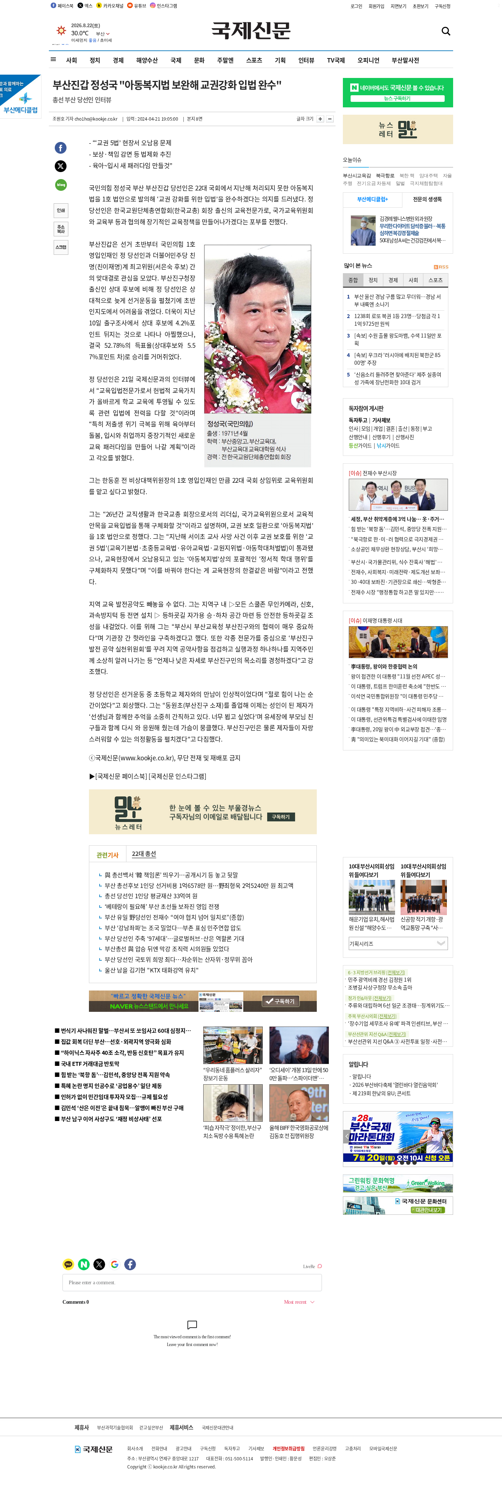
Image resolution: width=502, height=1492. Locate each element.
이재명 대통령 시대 (375, 620)
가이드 (360, 445)
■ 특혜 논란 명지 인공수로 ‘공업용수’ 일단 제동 (108, 1085)
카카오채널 (113, 6)
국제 (176, 60)
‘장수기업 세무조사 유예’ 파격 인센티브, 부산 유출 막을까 (407, 1023)
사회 (71, 60)
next (449, 1136)
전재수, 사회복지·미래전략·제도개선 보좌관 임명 (403, 571)
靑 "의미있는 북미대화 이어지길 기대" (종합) (398, 739)
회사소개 (135, 1448)
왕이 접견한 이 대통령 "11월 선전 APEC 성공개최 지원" (409, 676)
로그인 (356, 6)
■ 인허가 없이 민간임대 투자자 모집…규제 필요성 (111, 1096)
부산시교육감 (357, 175)
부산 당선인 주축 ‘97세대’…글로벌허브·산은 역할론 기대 (174, 938)
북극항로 (385, 175)
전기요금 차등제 (374, 183)
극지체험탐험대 (426, 183)
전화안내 (159, 1448)
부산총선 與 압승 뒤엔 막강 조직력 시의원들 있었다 (167, 948)
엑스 (89, 6)
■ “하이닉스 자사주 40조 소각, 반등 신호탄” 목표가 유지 (119, 1052)
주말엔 (225, 60)
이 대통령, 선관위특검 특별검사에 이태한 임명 (399, 719)
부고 (427, 428)
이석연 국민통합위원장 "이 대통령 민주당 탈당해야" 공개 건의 (416, 696)
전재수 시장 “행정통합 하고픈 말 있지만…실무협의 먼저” (411, 592)
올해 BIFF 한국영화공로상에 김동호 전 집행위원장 (298, 1132)
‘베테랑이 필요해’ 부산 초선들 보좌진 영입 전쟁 (162, 906)
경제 (118, 60)
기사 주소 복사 (61, 230)
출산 (402, 428)
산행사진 (404, 436)
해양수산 (147, 60)
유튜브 (140, 6)
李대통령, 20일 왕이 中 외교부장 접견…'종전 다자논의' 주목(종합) (420, 729)
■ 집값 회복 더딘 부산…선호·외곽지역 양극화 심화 (112, 1041)
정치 (95, 60)
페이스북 (65, 6)
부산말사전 (405, 60)
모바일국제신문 (383, 1448)
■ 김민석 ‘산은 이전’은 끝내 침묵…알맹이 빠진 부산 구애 (118, 1107)
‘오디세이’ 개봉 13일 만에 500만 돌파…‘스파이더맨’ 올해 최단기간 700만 (298, 1078)
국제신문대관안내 (217, 1427)
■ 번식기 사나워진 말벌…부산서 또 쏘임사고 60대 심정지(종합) (127, 1030)
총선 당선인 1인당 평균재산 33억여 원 (151, 895)
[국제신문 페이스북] (121, 776)
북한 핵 (407, 175)
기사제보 (256, 1448)
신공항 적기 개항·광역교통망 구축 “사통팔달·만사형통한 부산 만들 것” (424, 931)
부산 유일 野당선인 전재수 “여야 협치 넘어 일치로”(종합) (174, 917)
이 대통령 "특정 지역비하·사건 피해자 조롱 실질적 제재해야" (415, 709)
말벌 (400, 183)
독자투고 (232, 1448)
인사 (353, 428)
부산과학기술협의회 (115, 1427)
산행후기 (381, 436)
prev (347, 1136)
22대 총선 (144, 853)
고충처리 (353, 1448)
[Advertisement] (398, 804)
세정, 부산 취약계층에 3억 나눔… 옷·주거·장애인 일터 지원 (414, 518)
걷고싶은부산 (151, 1427)
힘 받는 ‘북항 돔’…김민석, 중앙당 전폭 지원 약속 (401, 528)
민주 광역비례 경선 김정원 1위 (380, 979)
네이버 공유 (61, 186)
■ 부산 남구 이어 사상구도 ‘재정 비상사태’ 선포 (108, 1118)
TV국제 (336, 60)
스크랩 (61, 248)
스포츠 (254, 60)
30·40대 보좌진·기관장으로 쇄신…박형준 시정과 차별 (409, 581)
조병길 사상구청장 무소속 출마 (380, 987)
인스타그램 (167, 6)
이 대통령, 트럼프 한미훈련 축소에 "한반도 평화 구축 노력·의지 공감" (423, 686)
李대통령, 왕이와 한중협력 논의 (384, 666)
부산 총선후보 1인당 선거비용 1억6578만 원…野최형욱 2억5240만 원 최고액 (199, 885)
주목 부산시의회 (372, 1016)
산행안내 (358, 436)
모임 (365, 428)
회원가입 (376, 6)
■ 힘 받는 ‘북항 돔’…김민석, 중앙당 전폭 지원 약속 (112, 1074)
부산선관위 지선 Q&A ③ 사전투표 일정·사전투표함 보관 (407, 1041)
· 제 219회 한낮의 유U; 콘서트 (379, 1093)
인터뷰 (306, 60)
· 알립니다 (360, 1076)
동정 (415, 428)
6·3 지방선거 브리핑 (376, 972)
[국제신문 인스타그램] (177, 776)
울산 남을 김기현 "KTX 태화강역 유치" (151, 969)
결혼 (390, 428)
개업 (378, 428)
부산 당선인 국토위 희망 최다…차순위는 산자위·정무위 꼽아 (179, 959)
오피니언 (368, 60)
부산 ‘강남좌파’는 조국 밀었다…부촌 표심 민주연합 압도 (173, 927)
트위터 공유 (61, 167)
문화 (199, 60)
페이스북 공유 (61, 149)
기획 (280, 60)
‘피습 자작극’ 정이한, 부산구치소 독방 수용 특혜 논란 (232, 1132)
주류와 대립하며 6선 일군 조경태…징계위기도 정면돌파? (407, 1005)
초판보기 (421, 6)
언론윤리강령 (325, 1448)
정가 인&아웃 (369, 998)
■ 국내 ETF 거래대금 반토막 (86, 1063)
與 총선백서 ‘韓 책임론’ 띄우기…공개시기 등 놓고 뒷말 (171, 874)
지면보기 (398, 6)
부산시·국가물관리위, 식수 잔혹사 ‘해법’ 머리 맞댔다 (406, 561)
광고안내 (183, 1448)
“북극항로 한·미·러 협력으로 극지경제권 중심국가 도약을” (413, 539)
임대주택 (428, 175)
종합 (353, 279)
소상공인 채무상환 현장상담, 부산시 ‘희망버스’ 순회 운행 (410, 549)
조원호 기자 (63, 118)
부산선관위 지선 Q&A (377, 1034)
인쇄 (61, 211)
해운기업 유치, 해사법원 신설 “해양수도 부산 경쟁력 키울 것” (371, 927)
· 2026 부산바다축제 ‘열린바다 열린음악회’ (393, 1084)
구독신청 (443, 6)
